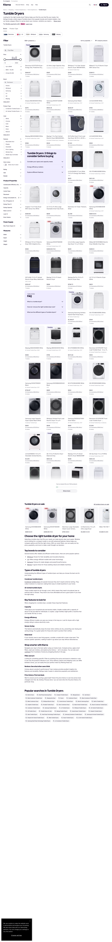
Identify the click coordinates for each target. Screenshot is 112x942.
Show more (57, 21)
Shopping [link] (11, 9)
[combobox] (86, 40)
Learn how (29, 24)
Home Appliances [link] (32, 9)
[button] (95, 5)
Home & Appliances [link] (20, 9)
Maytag (29, 565)
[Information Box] (35, 41)
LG (28, 559)
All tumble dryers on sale (101, 504)
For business (14, 1)
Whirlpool (30, 557)
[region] (16, 929)
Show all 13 (6, 157)
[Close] (30, 921)
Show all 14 (6, 134)
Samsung (30, 562)
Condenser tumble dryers (32, 582)
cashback (28, 652)
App (32, 4)
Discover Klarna (20, 4)
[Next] (106, 519)
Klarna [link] (5, 9)
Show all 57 (6, 101)
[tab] (5, 28)
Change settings (16, 935)
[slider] (5, 59)
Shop (27, 4)
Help (36, 4)
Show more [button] (66, 491)
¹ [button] (32, 74)
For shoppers (6, 1)
